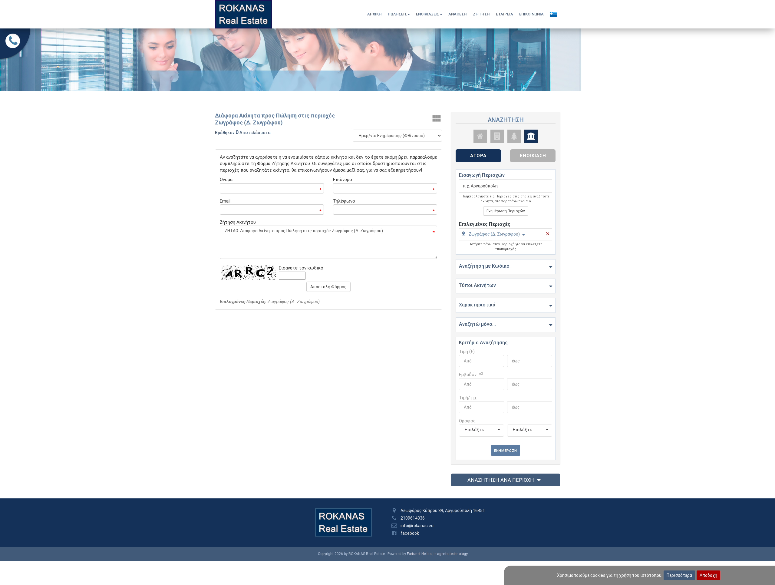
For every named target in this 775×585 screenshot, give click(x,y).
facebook (410, 533)
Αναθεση (457, 14)
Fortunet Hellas (419, 554)
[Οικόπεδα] (514, 136)
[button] (493, 235)
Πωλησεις (397, 14)
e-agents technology (451, 554)
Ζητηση (481, 14)
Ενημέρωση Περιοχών (505, 211)
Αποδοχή (708, 575)
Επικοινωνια (531, 14)
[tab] (505, 235)
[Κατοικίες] (480, 136)
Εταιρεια (504, 14)
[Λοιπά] (531, 136)
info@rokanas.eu (417, 525)
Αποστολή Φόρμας (328, 286)
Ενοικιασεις (427, 14)
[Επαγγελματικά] (497, 136)
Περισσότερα (679, 575)
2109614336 (413, 518)
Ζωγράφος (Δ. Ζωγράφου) (494, 234)
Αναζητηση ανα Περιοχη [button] (500, 480)
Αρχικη (374, 14)
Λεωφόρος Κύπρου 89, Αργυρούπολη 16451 (443, 510)
